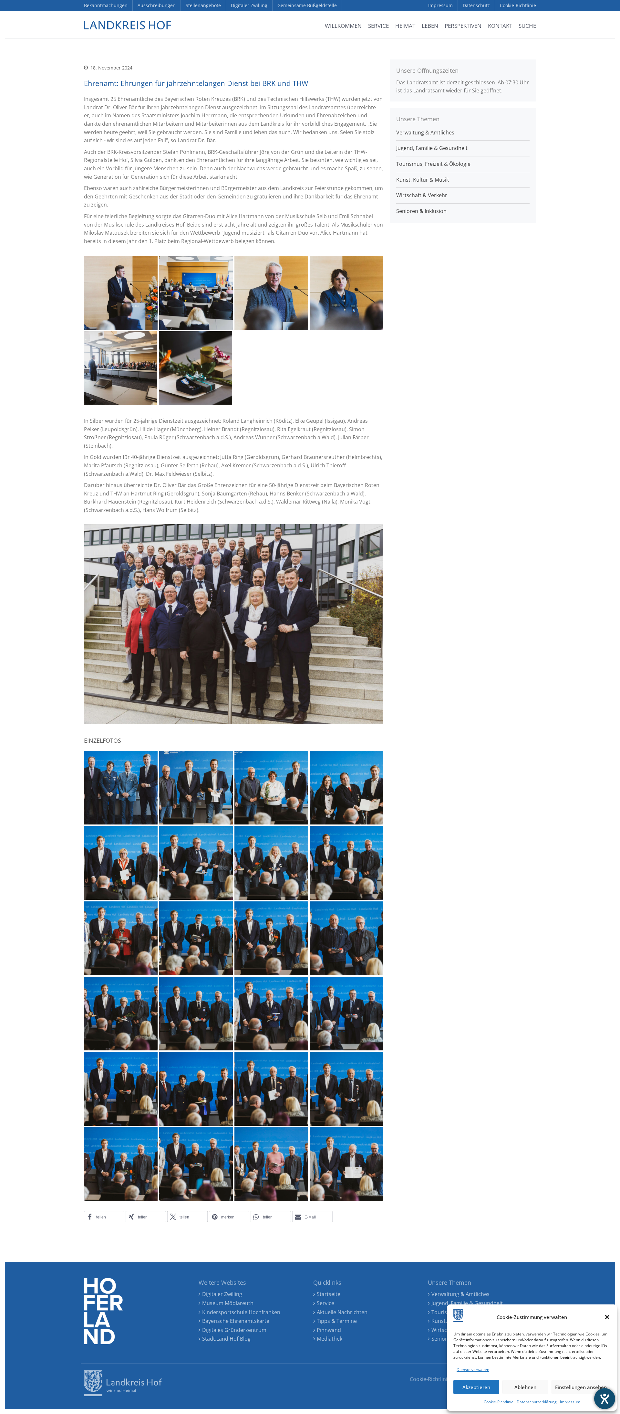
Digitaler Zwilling (222, 1294)
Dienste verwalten (473, 1369)
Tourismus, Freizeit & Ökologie (433, 163)
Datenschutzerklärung (537, 1402)
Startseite (328, 1294)
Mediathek (329, 1338)
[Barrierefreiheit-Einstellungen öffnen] (604, 1398)
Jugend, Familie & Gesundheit (432, 148)
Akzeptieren (476, 1387)
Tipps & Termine (337, 1320)
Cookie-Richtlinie (498, 1402)
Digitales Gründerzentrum (234, 1330)
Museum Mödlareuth (227, 1303)
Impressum (570, 1402)
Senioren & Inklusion (421, 211)
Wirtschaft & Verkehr (421, 195)
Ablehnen (525, 1387)
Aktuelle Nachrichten (342, 1312)
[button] (607, 1317)
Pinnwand (329, 1330)
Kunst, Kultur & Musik (422, 179)
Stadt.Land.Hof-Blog (226, 1338)
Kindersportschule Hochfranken (241, 1312)
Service (325, 1303)
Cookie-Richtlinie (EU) (435, 1379)
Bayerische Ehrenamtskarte (235, 1320)
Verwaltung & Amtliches (425, 132)
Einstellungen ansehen (581, 1387)
